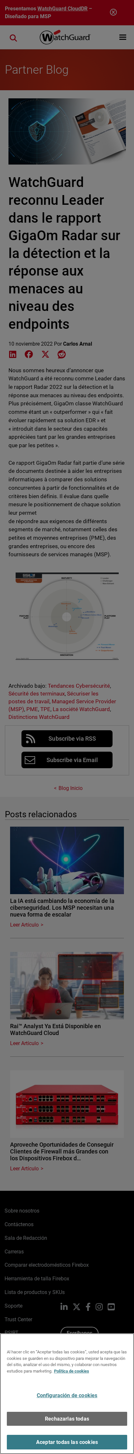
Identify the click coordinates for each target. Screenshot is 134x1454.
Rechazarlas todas (67, 1419)
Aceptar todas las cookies (67, 1442)
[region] (67, 1393)
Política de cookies (71, 1371)
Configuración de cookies (67, 1395)
